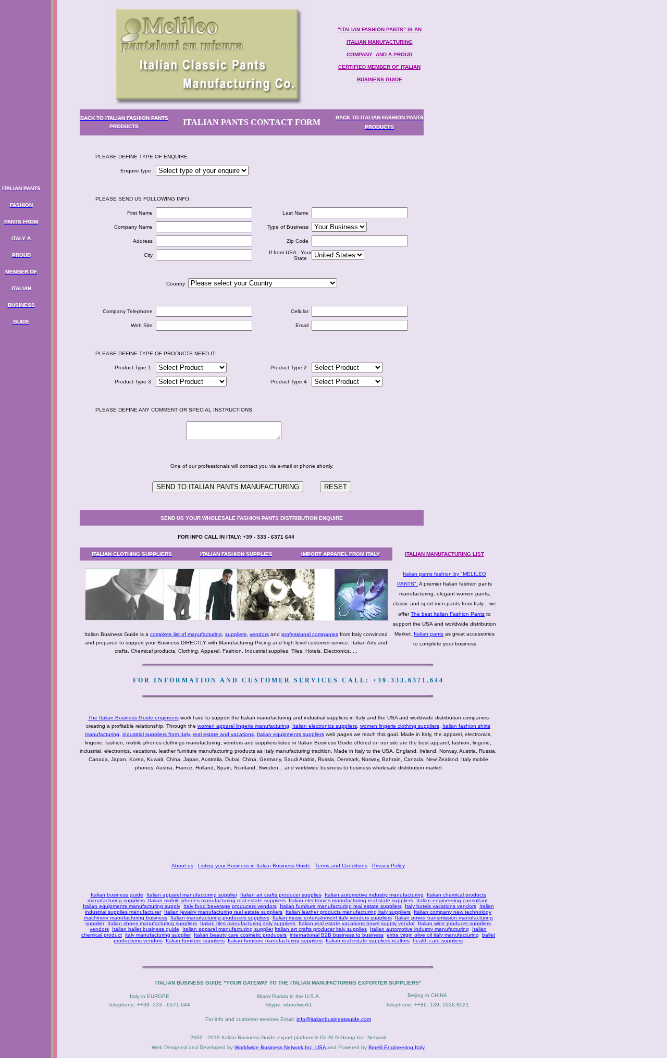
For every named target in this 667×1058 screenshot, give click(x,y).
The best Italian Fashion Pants (448, 614)
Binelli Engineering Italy (396, 1047)
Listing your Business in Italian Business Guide (254, 865)
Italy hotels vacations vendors (440, 906)
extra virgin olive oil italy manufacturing (433, 935)
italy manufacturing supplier (158, 935)
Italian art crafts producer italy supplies (321, 929)
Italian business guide (117, 895)
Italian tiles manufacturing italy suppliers (247, 923)
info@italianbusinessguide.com (334, 1019)
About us (182, 865)
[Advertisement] (290, 817)
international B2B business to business (337, 935)
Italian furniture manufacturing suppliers (275, 940)
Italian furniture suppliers (195, 940)
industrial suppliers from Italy (156, 734)
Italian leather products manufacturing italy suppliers (348, 912)
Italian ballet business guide (145, 929)
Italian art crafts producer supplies (281, 895)
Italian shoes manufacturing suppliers (152, 923)
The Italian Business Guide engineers (133, 717)
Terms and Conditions (341, 865)
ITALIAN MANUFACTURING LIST (444, 554)
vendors (259, 634)
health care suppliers (438, 940)
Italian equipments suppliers (290, 734)
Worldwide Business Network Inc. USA (280, 1047)
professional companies (309, 634)
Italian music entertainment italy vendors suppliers (332, 917)
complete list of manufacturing (186, 634)
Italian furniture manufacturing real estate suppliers (341, 906)
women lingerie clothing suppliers (399, 726)
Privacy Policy (388, 865)
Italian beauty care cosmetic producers (240, 935)
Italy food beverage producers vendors (230, 906)
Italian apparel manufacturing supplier (191, 895)
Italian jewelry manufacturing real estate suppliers (223, 912)
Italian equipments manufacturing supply (131, 906)
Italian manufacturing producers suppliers (219, 917)
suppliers (235, 634)
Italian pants (428, 634)
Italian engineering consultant (452, 900)
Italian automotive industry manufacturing (374, 895)
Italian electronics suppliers (324, 726)
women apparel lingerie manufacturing (243, 726)
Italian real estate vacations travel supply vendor (357, 923)
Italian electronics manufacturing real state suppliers (351, 900)
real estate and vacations (223, 734)
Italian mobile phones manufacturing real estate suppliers (217, 900)
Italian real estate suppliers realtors (368, 940)
